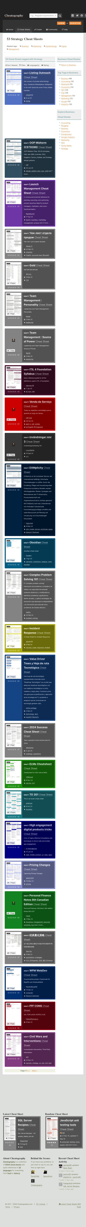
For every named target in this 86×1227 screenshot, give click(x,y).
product (36, 223)
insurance (29, 922)
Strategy (64, 149)
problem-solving (32, 618)
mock (77, 1142)
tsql (21, 1147)
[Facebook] (73, 15)
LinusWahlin (30, 450)
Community (52, 29)
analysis (44, 562)
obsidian (27, 565)
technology (30, 714)
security (29, 647)
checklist (29, 252)
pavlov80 (67, 1174)
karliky (28, 612)
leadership (29, 322)
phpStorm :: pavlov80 (72, 1177)
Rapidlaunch (30, 214)
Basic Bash (67, 1168)
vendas (37, 424)
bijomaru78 (30, 385)
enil (27, 1057)
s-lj (27, 456)
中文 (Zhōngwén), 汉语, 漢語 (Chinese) (39, 960)
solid (46, 171)
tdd (67, 1145)
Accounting (65, 81)
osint (50, 562)
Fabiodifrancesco (32, 1019)
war (43, 1063)
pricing (28, 884)
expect (62, 1145)
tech (36, 714)
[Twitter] (77, 15)
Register (75, 23)
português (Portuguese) (34, 427)
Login (61, 23)
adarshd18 (30, 878)
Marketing (37, 46)
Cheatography (9, 1162)
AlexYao (29, 951)
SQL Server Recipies (71, 1186)
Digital (63, 46)
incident (47, 647)
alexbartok (29, 748)
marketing (42, 220)
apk (63, 1133)
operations (37, 754)
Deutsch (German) (32, 532)
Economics (65, 87)
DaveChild (35, 1176)
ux (43, 855)
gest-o (28, 424)
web (27, 855)
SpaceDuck (47, 1176)
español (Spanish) (32, 717)
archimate (44, 529)
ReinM (28, 316)
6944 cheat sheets (13, 1165)
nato (50, 1063)
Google (64, 101)
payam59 (29, 641)
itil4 (33, 391)
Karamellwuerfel (31, 987)
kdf (27, 165)
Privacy (17, 1207)
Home (10, 29)
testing (72, 1142)
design (28, 171)
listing (28, 101)
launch (28, 220)
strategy (35, 1063)
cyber (34, 647)
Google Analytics (68, 137)
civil (33, 783)
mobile (32, 855)
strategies (38, 957)
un (40, 1063)
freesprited (24, 1141)
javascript (65, 1142)
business (34, 220)
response (40, 647)
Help (65, 29)
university (27, 925)
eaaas (50, 529)
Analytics (64, 104)
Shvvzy (28, 274)
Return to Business (68, 65)
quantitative (30, 957)
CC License (40, 1204)
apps (50, 855)
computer (29, 993)
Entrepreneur (66, 134)
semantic (29, 562)
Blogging (64, 126)
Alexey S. (29, 246)
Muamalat (65, 84)
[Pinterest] (82, 15)
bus (32, 925)
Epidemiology (51, 46)
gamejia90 (67, 1165)
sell (33, 424)
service (37, 529)
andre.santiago (31, 708)
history (17, 1173)
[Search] (60, 15)
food (9, 1173)
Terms (7, 1207)
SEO (63, 90)
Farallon (28, 555)
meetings (29, 754)
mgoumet (29, 523)
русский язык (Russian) (40, 255)
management (28, 223)
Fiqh (63, 93)
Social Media (66, 146)
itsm (29, 391)
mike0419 (29, 95)
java (38, 171)
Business (25, 46)
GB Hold (29, 418)
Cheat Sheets (24, 29)
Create (39, 29)
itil (26, 391)
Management (14, 49)
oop (42, 171)
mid (27, 529)
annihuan (29, 803)
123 (27, 280)
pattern (34, 171)
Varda (28, 916)
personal (47, 922)
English (28, 255)
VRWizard (29, 777)
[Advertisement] (43, 5)
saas (46, 855)
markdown (37, 562)
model (31, 529)
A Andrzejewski (31, 849)
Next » (34, 1071)
